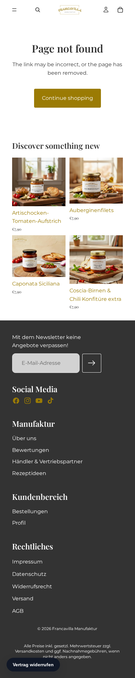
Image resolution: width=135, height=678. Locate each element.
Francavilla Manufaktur (74, 628)
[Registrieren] (91, 363)
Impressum (27, 562)
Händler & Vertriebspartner (47, 461)
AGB (18, 611)
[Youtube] (39, 401)
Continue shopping (67, 98)
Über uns (24, 438)
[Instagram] (27, 401)
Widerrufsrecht (32, 586)
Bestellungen (30, 511)
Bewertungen (30, 450)
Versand (22, 598)
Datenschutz (29, 574)
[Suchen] (37, 10)
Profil (19, 523)
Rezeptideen (29, 473)
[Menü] (14, 9)
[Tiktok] (50, 401)
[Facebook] (16, 401)
